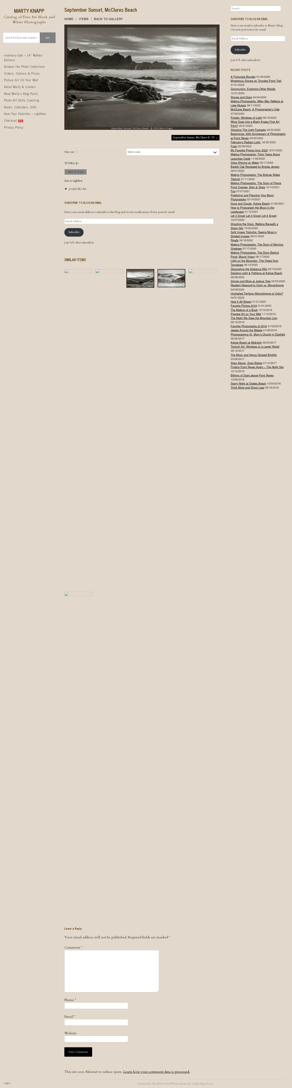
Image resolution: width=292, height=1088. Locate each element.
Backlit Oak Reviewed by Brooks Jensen (255, 167)
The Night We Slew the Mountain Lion (254, 318)
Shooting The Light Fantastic (248, 130)
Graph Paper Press (202, 1084)
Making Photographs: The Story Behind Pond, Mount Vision (255, 254)
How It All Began (241, 301)
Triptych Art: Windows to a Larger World (255, 346)
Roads (234, 240)
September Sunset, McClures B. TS (195, 137)
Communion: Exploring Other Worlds (253, 89)
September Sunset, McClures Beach (100, 9)
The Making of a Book (244, 310)
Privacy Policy (13, 127)
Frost (234, 146)
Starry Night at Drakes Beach (248, 383)
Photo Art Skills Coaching (21, 100)
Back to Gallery (108, 18)
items (84, 18)
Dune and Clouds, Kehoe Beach (250, 203)
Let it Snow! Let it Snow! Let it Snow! (254, 216)
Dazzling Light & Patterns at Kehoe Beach (256, 273)
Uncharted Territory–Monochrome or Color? (257, 293)
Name (70, 1000)
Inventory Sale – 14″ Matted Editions (23, 57)
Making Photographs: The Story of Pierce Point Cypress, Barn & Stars (256, 185)
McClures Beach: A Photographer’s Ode (255, 109)
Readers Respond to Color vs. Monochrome (257, 285)
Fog (233, 191)
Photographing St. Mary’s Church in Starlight (258, 334)
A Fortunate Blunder (243, 77)
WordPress (158, 1084)
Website (70, 1033)
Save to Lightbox (73, 180)
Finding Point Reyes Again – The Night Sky (257, 367)
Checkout (13, 120)
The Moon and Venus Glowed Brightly (254, 355)
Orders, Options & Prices (22, 73)
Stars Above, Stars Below (246, 363)
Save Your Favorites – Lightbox (25, 113)
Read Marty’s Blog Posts (21, 93)
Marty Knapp (29, 10)
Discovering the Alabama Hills (249, 269)
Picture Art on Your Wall (21, 79)
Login (7, 1083)
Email (69, 1016)
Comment (73, 947)
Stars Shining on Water (245, 163)
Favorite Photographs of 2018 (249, 326)
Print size (70, 152)
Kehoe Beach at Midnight (246, 342)
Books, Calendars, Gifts (20, 107)
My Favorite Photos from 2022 (249, 150)
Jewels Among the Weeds (246, 330)
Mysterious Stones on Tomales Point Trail (256, 81)
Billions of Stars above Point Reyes (252, 375)
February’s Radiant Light (246, 142)
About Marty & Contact (20, 86)
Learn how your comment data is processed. (156, 1071)
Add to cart (76, 172)
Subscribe (74, 232)
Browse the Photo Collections (24, 66)
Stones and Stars (241, 97)
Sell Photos (173, 1084)
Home (69, 18)
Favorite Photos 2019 (244, 306)
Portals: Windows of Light (246, 118)
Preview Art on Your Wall (246, 314)
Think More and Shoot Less (247, 387)
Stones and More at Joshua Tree (250, 281)
